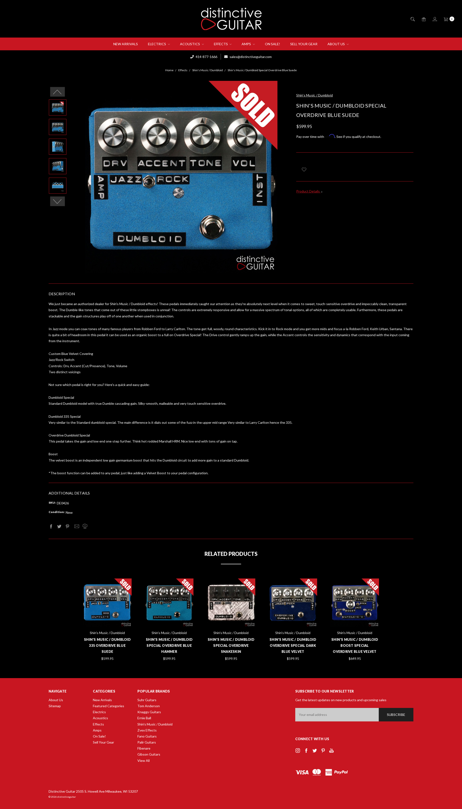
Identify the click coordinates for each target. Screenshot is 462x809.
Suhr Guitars (146, 700)
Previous (57, 92)
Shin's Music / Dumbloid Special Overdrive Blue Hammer (169, 645)
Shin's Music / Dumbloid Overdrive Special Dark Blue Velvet (293, 645)
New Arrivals (125, 44)
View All (143, 760)
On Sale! (272, 44)
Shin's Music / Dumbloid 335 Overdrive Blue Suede (107, 645)
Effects (221, 44)
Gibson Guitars (148, 754)
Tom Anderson (148, 706)
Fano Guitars (147, 736)
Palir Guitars (146, 742)
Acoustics (190, 44)
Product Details (308, 191)
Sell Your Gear (303, 44)
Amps (247, 44)
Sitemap (55, 706)
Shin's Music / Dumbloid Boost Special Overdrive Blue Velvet (354, 645)
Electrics (157, 44)
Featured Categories (108, 706)
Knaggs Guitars (149, 712)
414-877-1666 (206, 57)
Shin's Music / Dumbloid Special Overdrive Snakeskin (231, 645)
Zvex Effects (147, 730)
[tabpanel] (107, 620)
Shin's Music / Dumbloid (155, 724)
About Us (336, 44)
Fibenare (143, 748)
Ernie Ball (144, 718)
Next (57, 201)
